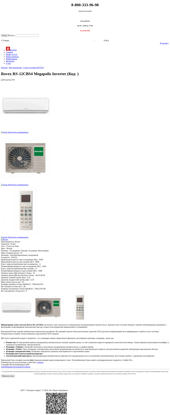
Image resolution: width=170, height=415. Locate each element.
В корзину (164, 43)
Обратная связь (8, 376)
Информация (11, 59)
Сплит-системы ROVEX (33, 68)
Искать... (12, 35)
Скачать (40, 362)
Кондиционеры (15, 68)
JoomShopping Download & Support (15, 367)
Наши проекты (12, 57)
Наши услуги (11, 54)
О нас (8, 63)
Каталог (13, 50)
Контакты (10, 61)
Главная (9, 52)
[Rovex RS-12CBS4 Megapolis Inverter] (16, 307)
